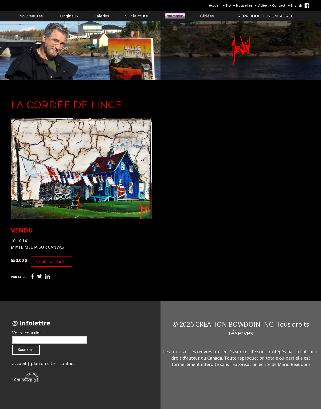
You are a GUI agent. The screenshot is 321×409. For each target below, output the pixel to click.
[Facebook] (32, 277)
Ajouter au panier (51, 261)
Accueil (214, 5)
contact (67, 363)
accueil (19, 363)
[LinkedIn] (47, 277)
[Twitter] (39, 277)
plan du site (43, 363)
